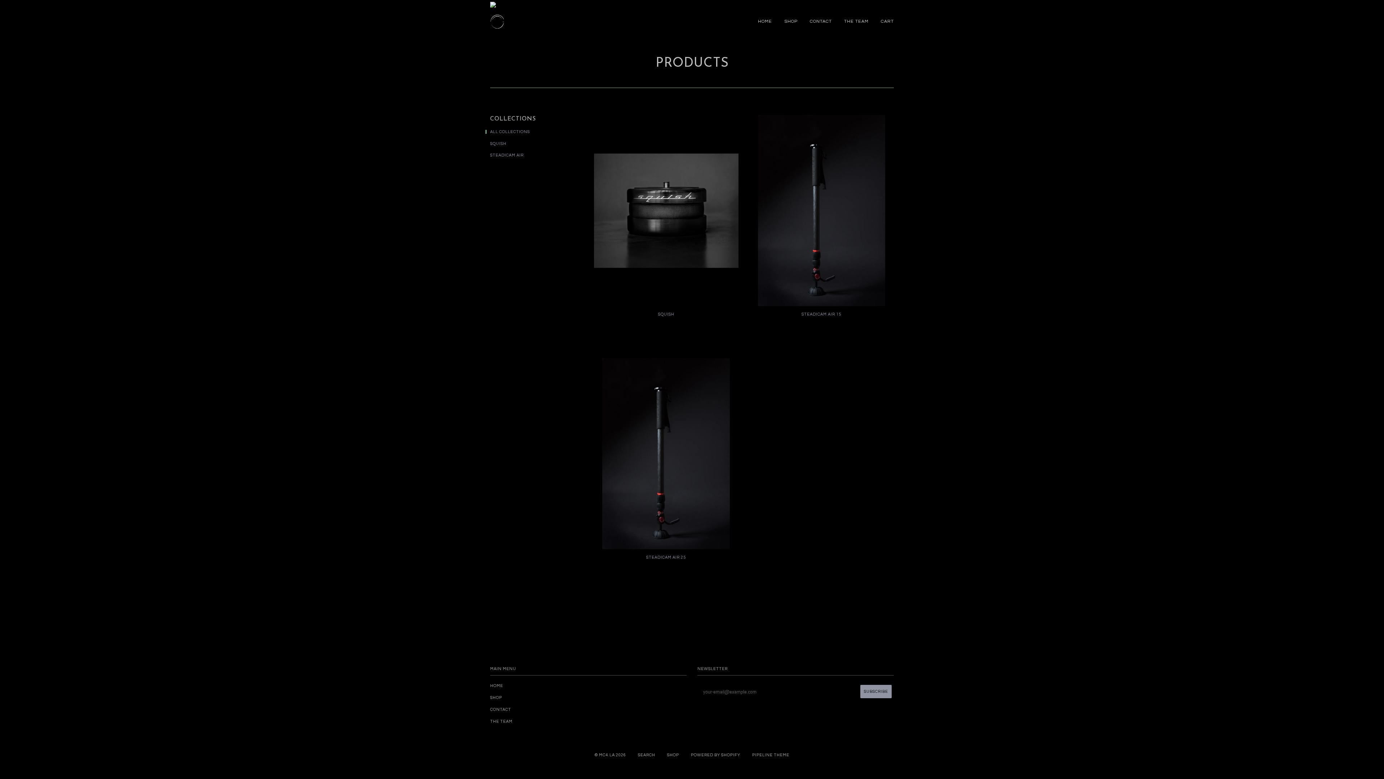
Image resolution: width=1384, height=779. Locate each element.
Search (646, 755)
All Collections (510, 132)
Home (765, 21)
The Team (856, 21)
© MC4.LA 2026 (610, 755)
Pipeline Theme (770, 755)
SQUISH (498, 144)
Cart (887, 21)
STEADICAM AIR (507, 155)
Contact (821, 21)
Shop (791, 21)
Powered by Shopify (715, 755)
